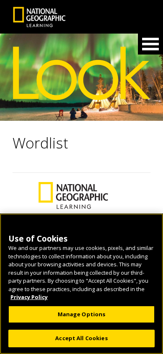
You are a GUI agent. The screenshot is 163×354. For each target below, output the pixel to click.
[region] (81, 283)
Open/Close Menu (150, 44)
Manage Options (82, 314)
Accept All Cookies (81, 338)
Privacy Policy (29, 297)
